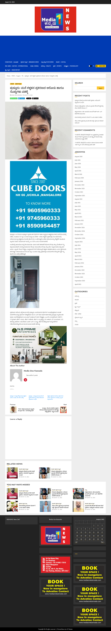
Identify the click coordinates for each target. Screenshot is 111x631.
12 (81, 532)
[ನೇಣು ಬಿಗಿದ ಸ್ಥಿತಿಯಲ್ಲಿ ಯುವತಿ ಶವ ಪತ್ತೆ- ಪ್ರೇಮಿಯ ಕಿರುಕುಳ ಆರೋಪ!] (45, 506)
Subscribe (102, 66)
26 (81, 539)
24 (102, 536)
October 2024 (79, 235)
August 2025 (78, 199)
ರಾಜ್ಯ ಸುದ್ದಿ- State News (47, 62)
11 (77, 532)
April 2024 (78, 256)
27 (85, 539)
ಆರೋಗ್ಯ (77, 296)
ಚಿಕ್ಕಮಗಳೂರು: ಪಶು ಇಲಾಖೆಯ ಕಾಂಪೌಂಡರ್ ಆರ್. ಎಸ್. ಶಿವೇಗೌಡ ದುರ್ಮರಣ (93, 494)
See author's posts (32, 375)
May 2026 (78, 167)
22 (94, 536)
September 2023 (80, 281)
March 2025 (78, 217)
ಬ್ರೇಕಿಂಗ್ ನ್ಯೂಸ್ (18, 84)
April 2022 (78, 284)
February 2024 (79, 263)
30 (98, 539)
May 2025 (78, 210)
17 (102, 532)
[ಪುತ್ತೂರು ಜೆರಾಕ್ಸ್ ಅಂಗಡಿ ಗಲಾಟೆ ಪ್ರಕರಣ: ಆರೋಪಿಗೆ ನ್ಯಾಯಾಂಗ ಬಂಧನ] (12, 472)
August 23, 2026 (24, 477)
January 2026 (79, 181)
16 (98, 532)
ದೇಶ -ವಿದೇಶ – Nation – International (16, 66)
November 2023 (80, 274)
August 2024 (78, 242)
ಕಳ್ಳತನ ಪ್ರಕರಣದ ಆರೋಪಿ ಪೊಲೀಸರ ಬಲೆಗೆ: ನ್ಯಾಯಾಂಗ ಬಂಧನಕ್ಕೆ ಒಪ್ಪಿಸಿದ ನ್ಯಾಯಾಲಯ (55, 397)
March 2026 (78, 174)
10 (102, 529)
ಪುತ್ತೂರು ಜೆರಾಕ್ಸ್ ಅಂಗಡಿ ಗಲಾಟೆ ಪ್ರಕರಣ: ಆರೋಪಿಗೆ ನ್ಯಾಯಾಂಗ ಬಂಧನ (27, 473)
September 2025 (80, 195)
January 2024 (79, 266)
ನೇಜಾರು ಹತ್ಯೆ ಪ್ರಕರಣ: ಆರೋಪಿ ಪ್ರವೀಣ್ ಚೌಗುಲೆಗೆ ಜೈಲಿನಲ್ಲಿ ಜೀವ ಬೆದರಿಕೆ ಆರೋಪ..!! (59, 473)
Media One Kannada (16, 95)
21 (89, 536)
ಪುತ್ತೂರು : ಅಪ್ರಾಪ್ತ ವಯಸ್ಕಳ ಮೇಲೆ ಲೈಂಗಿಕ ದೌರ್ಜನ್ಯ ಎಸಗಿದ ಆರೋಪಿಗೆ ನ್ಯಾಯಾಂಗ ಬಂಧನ (36, 397)
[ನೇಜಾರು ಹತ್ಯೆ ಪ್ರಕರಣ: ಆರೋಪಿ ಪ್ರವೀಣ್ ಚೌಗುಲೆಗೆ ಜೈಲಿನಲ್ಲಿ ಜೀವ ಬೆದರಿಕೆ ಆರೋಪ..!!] (44, 472)
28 (89, 539)
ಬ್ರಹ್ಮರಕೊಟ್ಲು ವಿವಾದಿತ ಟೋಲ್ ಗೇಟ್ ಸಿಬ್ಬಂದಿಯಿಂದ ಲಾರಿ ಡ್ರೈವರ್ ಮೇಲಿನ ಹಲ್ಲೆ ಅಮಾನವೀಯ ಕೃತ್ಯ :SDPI (89, 137)
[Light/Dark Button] (90, 66)
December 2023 (79, 270)
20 (85, 536)
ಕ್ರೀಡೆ (76, 303)
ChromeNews (61, 629)
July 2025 (77, 203)
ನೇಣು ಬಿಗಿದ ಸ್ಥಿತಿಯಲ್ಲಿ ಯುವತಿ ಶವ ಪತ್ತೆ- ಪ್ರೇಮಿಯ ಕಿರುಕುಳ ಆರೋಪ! (60, 506)
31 (102, 539)
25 (77, 539)
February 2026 (79, 178)
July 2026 (77, 160)
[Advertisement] (55, 47)
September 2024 (80, 238)
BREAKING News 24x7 (13, 519)
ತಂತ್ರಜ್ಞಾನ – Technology (71, 66)
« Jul (76, 542)
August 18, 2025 (28, 95)
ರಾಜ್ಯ (76, 321)
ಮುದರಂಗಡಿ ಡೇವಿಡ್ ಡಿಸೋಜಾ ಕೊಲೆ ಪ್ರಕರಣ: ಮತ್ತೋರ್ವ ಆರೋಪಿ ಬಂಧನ (94, 506)
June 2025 (78, 206)
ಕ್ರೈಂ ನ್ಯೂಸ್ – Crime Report (12, 70)
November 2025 (80, 188)
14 (89, 532)
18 (77, 536)
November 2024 (80, 231)
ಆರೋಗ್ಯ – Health (46, 66)
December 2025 (79, 185)
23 (98, 536)
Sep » (102, 542)
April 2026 (78, 171)
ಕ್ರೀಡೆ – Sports (57, 66)
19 (81, 536)
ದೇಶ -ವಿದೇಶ (78, 314)
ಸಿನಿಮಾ (76, 324)
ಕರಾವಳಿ (12, 84)
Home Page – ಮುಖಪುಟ (11, 62)
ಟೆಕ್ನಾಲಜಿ (77, 310)
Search (79, 82)
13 (85, 532)
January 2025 (79, 224)
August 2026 (78, 156)
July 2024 (77, 245)
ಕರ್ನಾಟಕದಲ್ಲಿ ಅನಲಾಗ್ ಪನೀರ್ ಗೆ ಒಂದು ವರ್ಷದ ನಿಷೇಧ (88, 117)
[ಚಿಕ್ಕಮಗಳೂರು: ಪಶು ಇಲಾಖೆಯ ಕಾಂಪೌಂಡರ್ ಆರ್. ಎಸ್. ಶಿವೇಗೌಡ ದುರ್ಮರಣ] (78, 493)
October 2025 (79, 192)
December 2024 (79, 227)
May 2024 (78, 252)
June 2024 (78, 249)
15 (94, 532)
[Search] (94, 66)
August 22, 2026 (90, 497)
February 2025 (79, 220)
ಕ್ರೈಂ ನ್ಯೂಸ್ (77, 307)
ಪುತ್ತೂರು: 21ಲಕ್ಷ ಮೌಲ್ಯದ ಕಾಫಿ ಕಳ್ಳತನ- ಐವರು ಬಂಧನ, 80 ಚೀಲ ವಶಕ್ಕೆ (18, 396)
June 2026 (78, 164)
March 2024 (78, 259)
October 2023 (79, 277)
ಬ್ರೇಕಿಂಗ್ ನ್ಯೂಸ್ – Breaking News (30, 62)
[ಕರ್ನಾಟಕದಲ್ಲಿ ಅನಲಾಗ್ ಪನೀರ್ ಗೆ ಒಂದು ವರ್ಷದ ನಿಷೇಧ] (12, 506)
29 (94, 539)
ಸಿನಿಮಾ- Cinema (34, 66)
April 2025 (78, 213)
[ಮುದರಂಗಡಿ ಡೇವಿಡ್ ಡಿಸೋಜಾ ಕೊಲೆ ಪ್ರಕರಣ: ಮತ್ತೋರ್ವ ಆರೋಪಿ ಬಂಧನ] (78, 506)
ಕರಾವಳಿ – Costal (61, 62)
